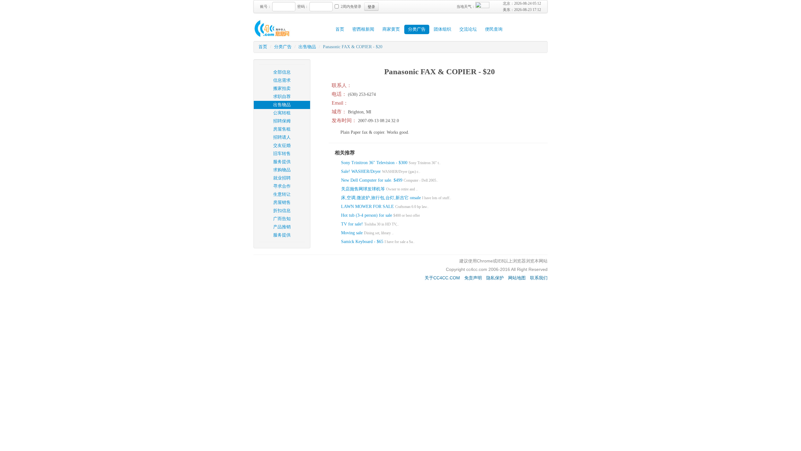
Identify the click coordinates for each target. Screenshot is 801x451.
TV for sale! (352, 224)
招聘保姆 (282, 121)
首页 (339, 29)
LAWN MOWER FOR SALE (367, 206)
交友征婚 (282, 145)
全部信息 (282, 72)
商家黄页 (391, 29)
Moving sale (352, 233)
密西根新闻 (363, 29)
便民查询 (494, 29)
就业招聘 (282, 178)
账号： (265, 6)
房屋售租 (282, 129)
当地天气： (466, 6)
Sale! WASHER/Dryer (361, 171)
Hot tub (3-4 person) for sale (366, 215)
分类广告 (417, 29)
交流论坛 (468, 29)
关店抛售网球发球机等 (363, 189)
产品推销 (282, 227)
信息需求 (282, 80)
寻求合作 (282, 186)
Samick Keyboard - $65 (362, 241)
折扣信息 (282, 210)
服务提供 (282, 161)
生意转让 (282, 194)
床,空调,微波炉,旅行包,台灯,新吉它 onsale (381, 197)
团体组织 (442, 29)
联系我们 (539, 277)
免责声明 (473, 277)
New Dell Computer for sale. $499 (371, 180)
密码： (303, 6)
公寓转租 (282, 113)
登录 (371, 6)
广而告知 (282, 218)
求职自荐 (282, 96)
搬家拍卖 (282, 88)
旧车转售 (282, 153)
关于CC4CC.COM (442, 277)
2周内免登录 (351, 6)
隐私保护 (495, 277)
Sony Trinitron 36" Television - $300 (374, 162)
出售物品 (307, 46)
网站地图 (517, 277)
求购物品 (282, 170)
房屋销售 (282, 202)
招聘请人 (282, 137)
